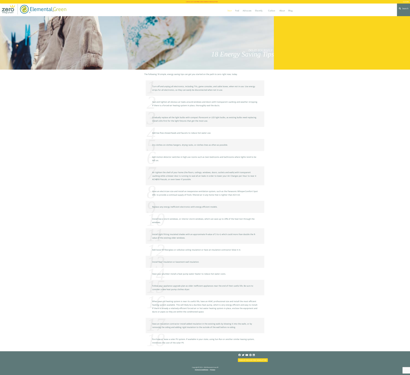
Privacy (212, 370)
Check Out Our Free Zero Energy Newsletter (202, 2)
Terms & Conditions (201, 370)
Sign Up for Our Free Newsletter (252, 360)
